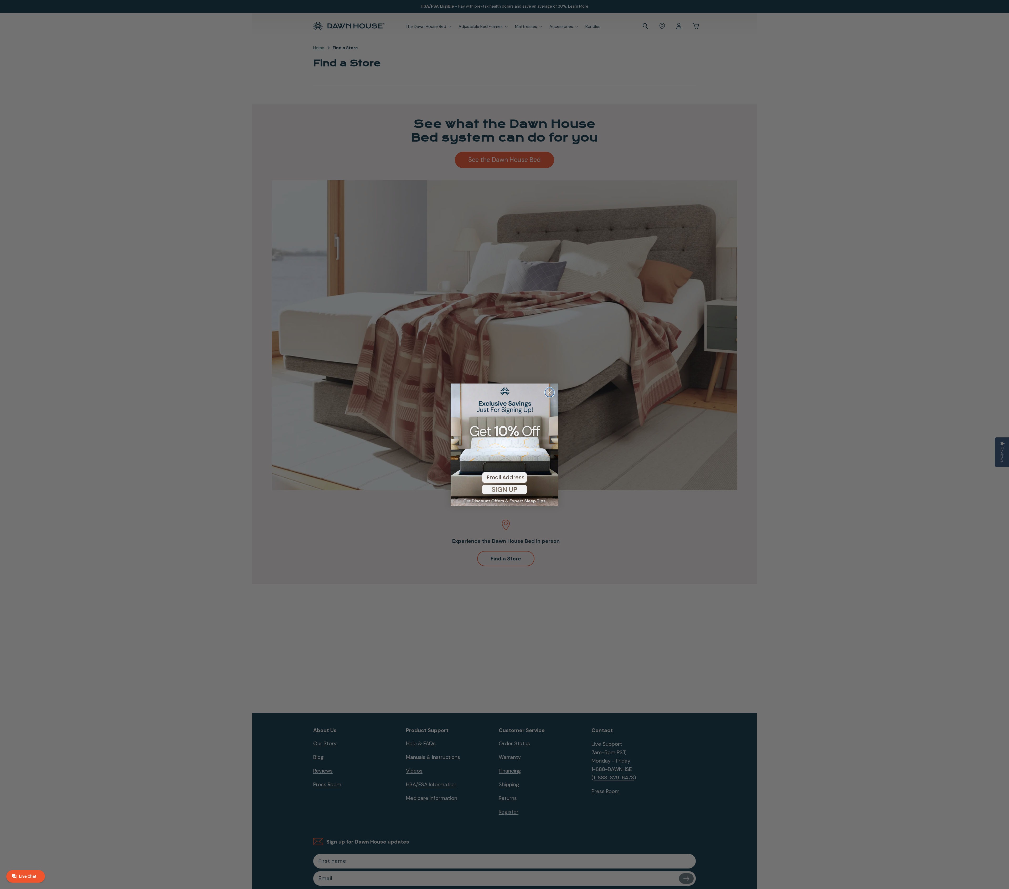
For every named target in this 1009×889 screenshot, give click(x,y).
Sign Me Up (504, 493)
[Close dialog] (549, 392)
